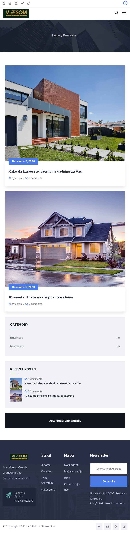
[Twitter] (99, 526)
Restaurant (17, 346)
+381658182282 (24, 500)
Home (56, 35)
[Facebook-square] (107, 526)
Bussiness (16, 337)
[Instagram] (124, 526)
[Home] (19, 457)
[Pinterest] (116, 526)
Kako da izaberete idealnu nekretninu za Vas (45, 171)
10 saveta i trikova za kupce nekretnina (41, 297)
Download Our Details (65, 420)
